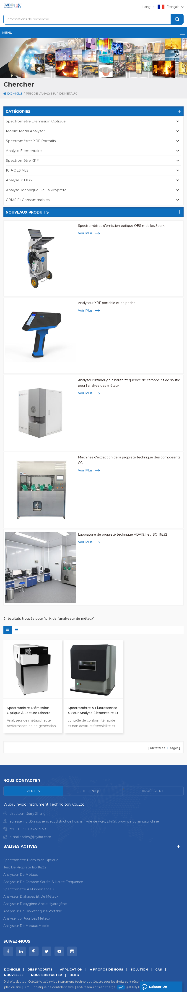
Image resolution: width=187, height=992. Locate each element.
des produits (40, 969)
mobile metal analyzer (25, 131)
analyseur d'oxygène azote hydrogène (35, 904)
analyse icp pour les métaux (26, 918)
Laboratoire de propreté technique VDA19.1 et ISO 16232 (122, 534)
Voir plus (85, 233)
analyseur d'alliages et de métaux (30, 896)
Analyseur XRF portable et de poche (106, 303)
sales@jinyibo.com (36, 837)
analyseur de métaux (20, 875)
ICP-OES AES (17, 170)
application (71, 969)
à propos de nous (106, 969)
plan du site (12, 987)
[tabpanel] (93, 822)
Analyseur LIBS (19, 180)
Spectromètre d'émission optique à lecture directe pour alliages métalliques (28, 710)
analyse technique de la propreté (36, 190)
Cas (158, 969)
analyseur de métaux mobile (26, 926)
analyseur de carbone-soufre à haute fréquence (43, 882)
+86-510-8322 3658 (31, 829)
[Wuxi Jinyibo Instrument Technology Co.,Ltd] (12, 6)
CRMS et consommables (27, 200)
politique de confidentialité (54, 987)
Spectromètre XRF (22, 160)
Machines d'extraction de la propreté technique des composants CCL (129, 460)
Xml (27, 987)
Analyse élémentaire (24, 150)
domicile (14, 93)
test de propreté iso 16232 (24, 867)
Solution (139, 969)
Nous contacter (46, 975)
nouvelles (13, 975)
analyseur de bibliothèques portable (32, 911)
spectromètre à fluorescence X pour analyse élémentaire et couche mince (93, 710)
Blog (74, 975)
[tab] (33, 791)
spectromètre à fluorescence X (29, 889)
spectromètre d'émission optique (36, 121)
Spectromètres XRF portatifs (31, 141)
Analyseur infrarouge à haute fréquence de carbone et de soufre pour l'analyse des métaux (129, 383)
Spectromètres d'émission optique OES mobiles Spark (121, 226)
